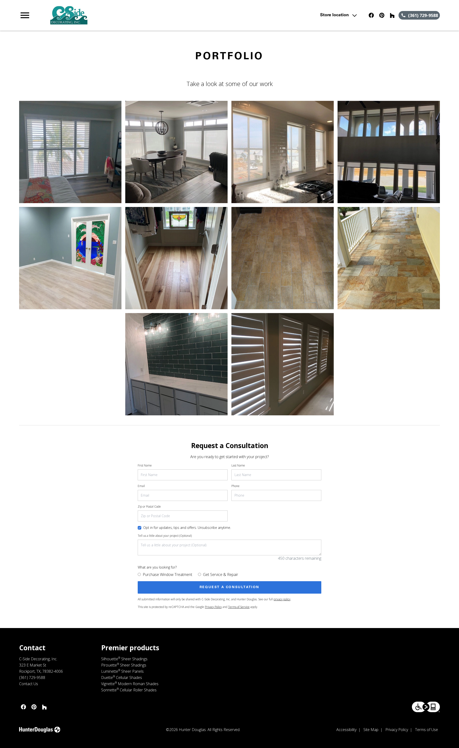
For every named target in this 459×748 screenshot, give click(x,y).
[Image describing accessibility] (426, 707)
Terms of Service (239, 607)
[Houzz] (392, 15)
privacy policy (281, 599)
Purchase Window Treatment (167, 574)
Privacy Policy (213, 607)
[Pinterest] (381, 15)
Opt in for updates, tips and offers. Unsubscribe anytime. (187, 527)
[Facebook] (371, 15)
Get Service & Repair (220, 574)
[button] (25, 15)
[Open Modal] (70, 152)
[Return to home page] (118, 15)
